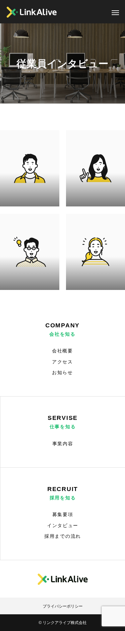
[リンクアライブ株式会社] (32, 12)
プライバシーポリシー (63, 606)
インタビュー (62, 525)
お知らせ (62, 372)
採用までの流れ (62, 536)
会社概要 (62, 350)
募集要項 (62, 514)
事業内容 (62, 443)
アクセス (62, 361)
